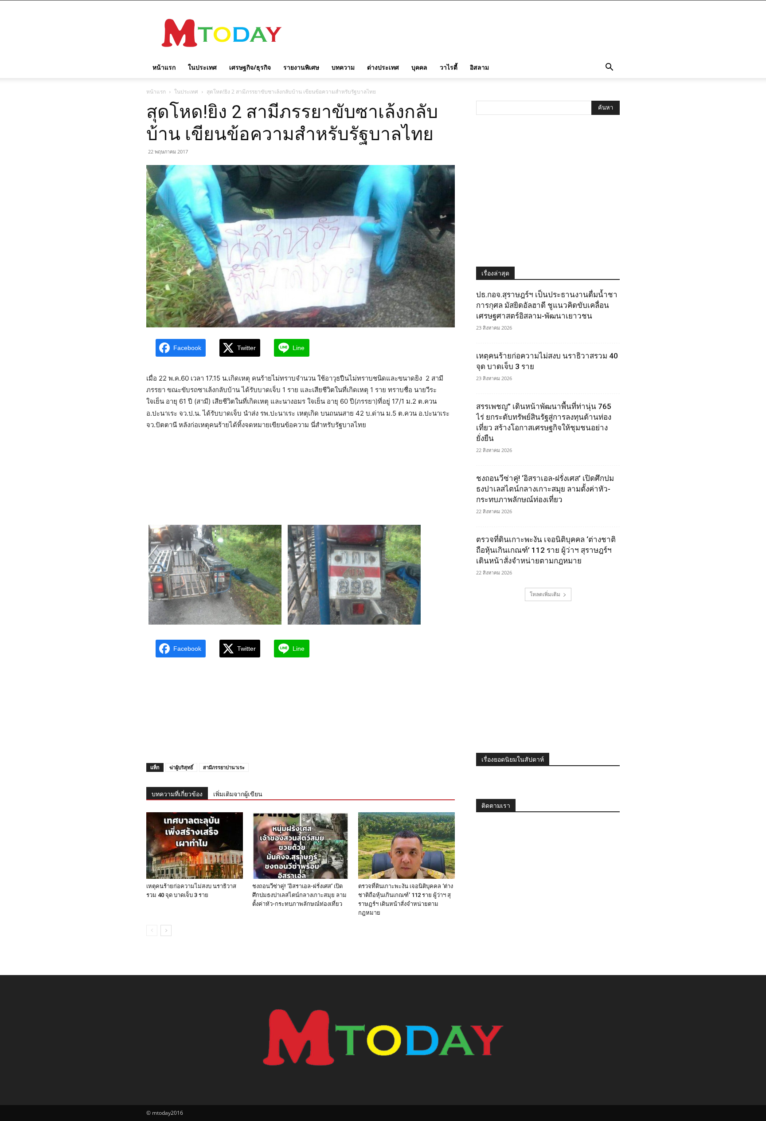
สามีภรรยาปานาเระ (224, 767)
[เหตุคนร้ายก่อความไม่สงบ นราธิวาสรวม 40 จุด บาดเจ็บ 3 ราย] (194, 845)
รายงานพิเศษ (301, 67)
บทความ (343, 67)
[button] (609, 68)
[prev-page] (151, 930)
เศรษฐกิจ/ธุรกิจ (250, 67)
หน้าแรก (164, 67)
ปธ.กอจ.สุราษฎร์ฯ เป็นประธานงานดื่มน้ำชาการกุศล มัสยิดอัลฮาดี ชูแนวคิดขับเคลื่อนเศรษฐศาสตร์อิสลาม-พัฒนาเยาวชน (546, 305)
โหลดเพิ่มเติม (545, 594)
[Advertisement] (458, 33)
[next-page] (166, 930)
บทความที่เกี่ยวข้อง (177, 794)
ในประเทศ (202, 67)
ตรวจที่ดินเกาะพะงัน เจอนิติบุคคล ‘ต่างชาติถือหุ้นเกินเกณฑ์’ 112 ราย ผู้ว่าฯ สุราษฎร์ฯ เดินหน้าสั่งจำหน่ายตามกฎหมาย (546, 550)
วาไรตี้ (448, 67)
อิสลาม (479, 67)
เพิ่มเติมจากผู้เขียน (237, 794)
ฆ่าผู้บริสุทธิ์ (181, 767)
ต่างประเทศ (383, 67)
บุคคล (419, 67)
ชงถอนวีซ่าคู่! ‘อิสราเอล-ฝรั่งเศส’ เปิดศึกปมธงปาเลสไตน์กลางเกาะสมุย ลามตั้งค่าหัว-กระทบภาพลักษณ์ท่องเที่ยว (299, 895)
